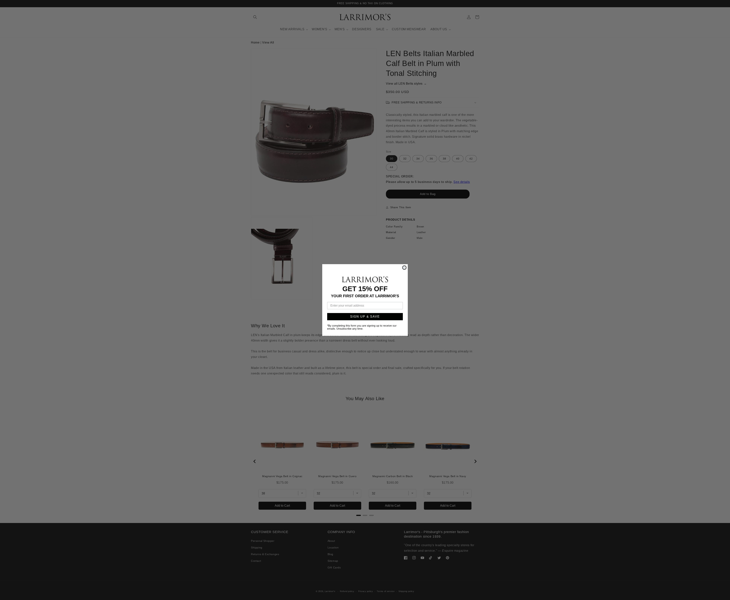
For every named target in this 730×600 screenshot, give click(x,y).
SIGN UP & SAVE (365, 316)
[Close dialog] (404, 267)
